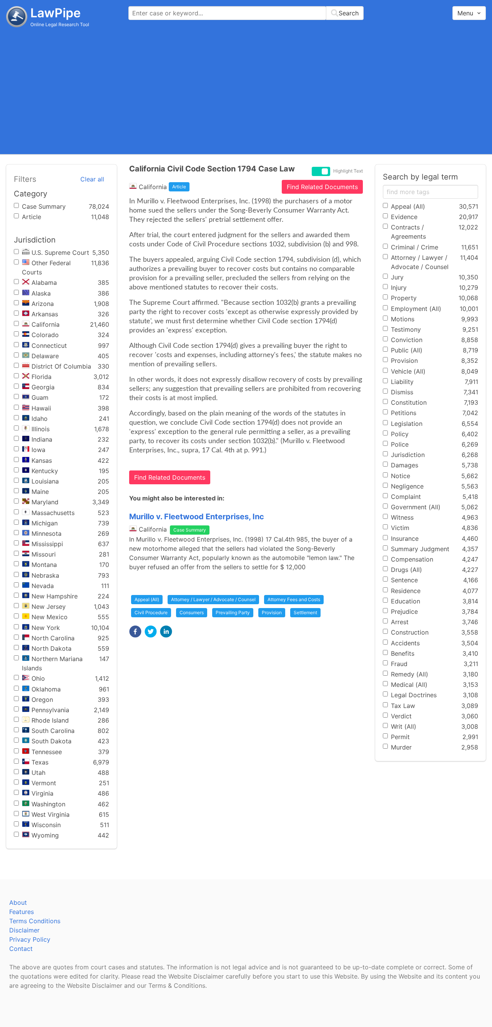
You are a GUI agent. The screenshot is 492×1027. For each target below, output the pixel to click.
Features (21, 912)
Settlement (305, 612)
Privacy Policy (29, 939)
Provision (272, 612)
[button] (135, 631)
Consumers (192, 612)
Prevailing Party (233, 612)
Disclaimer (24, 930)
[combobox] (246, 13)
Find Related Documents (322, 187)
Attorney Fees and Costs (294, 599)
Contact (21, 948)
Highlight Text (348, 171)
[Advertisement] (246, 90)
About (18, 902)
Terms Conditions (34, 921)
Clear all (92, 179)
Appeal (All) (147, 599)
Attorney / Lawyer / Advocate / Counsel (213, 599)
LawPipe (55, 12)
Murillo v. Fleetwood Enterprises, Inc (196, 516)
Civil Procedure (151, 612)
